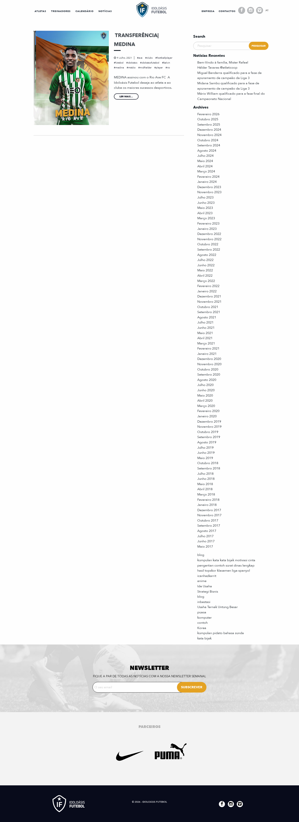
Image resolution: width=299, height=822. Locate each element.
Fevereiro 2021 (208, 348)
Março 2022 (206, 281)
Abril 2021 (205, 338)
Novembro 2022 (209, 239)
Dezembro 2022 (209, 234)
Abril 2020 (205, 400)
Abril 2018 (205, 489)
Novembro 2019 (209, 426)
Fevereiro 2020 (208, 411)
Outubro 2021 (207, 307)
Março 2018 (206, 494)
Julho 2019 (205, 447)
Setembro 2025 (208, 124)
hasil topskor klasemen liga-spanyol (223, 570)
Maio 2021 (205, 333)
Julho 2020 (205, 385)
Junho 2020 (206, 390)
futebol (119, 62)
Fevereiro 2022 (208, 286)
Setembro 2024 (208, 145)
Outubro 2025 (207, 119)
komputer (204, 617)
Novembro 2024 (209, 135)
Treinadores (61, 11)
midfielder (146, 67)
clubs (150, 57)
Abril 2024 (205, 166)
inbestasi (203, 602)
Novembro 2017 (209, 515)
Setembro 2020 (208, 374)
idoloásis (132, 62)
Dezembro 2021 (209, 296)
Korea (201, 628)
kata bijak (204, 638)
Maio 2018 (205, 484)
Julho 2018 (205, 473)
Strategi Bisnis (207, 591)
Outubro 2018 (207, 463)
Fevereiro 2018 (208, 500)
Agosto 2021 (206, 317)
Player (159, 67)
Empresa (208, 11)
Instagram (251, 10)
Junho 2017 (206, 541)
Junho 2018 (206, 479)
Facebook (242, 10)
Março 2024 (206, 171)
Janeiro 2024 (207, 182)
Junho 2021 (206, 328)
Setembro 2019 (208, 437)
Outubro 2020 (207, 369)
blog (200, 555)
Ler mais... (126, 96)
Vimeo (259, 10)
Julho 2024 (205, 155)
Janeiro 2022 (207, 291)
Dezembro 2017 (209, 510)
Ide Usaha (204, 586)
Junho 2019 (206, 452)
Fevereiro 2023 (208, 223)
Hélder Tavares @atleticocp (217, 67)
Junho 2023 (206, 203)
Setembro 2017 (208, 525)
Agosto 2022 (206, 255)
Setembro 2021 (208, 312)
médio (131, 67)
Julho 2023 (205, 197)
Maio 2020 (205, 395)
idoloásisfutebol (150, 62)
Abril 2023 (205, 213)
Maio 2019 (205, 458)
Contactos (227, 11)
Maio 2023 (205, 208)
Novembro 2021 (209, 301)
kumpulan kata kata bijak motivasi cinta (226, 560)
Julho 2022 (205, 260)
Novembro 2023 (209, 192)
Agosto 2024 (206, 150)
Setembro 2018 (208, 468)
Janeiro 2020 (207, 416)
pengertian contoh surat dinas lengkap (225, 565)
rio (168, 67)
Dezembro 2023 (209, 187)
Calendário (84, 11)
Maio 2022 (205, 270)
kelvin (167, 62)
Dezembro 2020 (209, 359)
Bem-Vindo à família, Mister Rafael (222, 62)
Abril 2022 (205, 275)
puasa (201, 612)
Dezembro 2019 (209, 421)
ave (140, 57)
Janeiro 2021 (207, 354)
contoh (202, 622)
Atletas (40, 11)
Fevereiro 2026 (208, 114)
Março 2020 (206, 406)
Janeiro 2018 (207, 505)
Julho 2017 (205, 536)
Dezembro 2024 (209, 129)
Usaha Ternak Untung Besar (217, 607)
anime (201, 581)
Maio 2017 (205, 546)
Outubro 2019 (207, 432)
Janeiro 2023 (207, 229)
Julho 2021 (205, 322)
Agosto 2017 (206, 531)
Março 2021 (206, 343)
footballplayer (164, 57)
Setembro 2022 (208, 249)
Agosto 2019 (206, 442)
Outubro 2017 (207, 520)
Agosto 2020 (206, 380)
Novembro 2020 (209, 364)
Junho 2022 (206, 265)
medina (119, 67)
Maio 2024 (205, 161)
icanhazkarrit (206, 576)
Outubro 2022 (207, 244)
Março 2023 (206, 218)
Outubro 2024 (207, 140)
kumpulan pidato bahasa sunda (220, 633)
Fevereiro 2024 (208, 176)
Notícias (105, 11)
